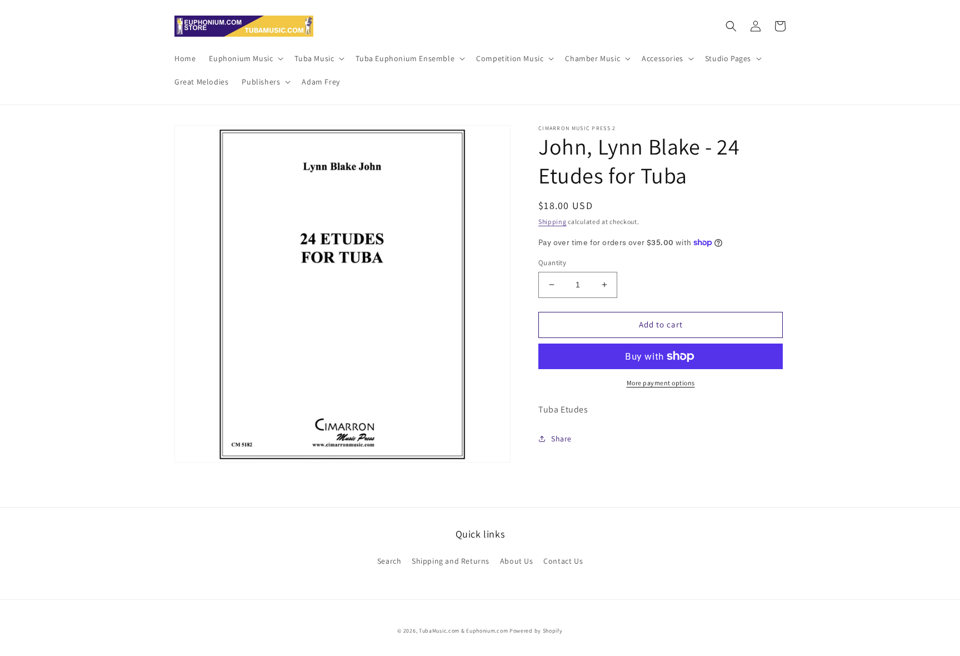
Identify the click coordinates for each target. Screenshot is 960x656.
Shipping (552, 221)
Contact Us (563, 561)
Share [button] (561, 439)
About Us (516, 561)
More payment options (661, 383)
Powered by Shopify (536, 630)
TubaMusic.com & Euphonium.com (463, 630)
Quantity (552, 262)
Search (389, 561)
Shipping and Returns (450, 561)
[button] (245, 58)
